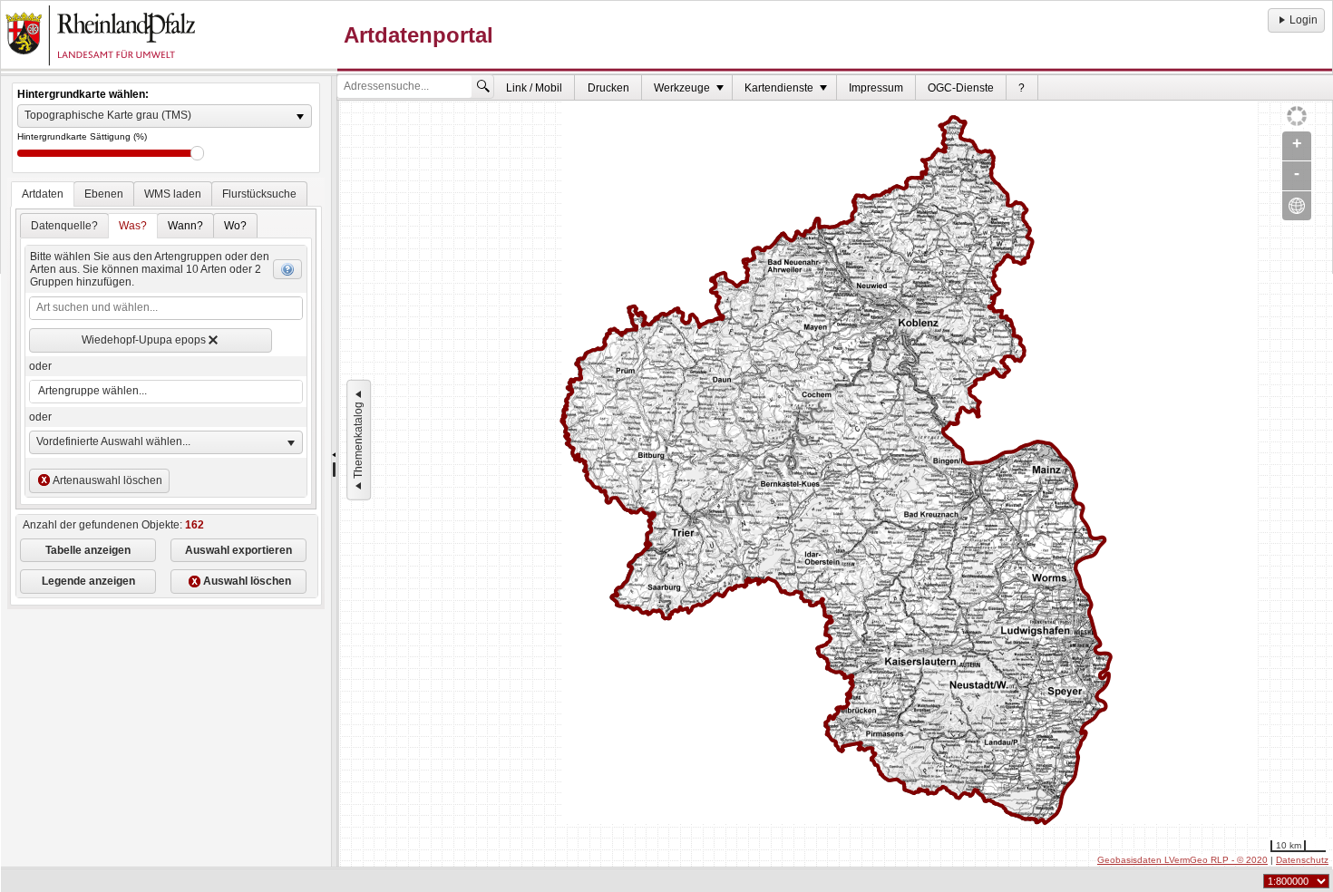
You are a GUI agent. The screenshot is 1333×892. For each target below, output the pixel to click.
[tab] (42, 194)
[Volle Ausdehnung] (1296, 205)
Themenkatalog (358, 440)
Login (1303, 20)
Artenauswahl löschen (107, 480)
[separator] (334, 471)
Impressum (876, 88)
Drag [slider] (197, 153)
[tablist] (166, 393)
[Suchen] (483, 86)
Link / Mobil (534, 88)
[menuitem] (534, 87)
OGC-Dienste (961, 88)
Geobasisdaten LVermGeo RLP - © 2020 (1182, 860)
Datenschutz (1302, 860)
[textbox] (165, 308)
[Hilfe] (287, 269)
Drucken (608, 88)
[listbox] (164, 116)
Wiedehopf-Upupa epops (144, 340)
